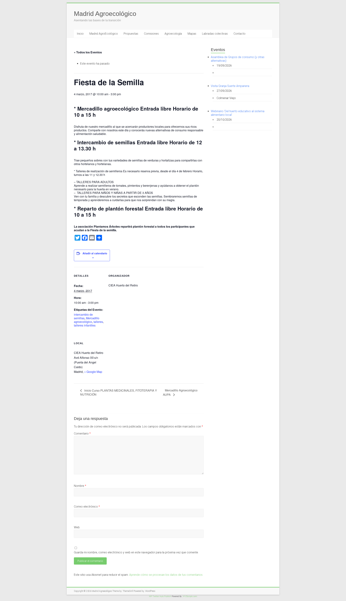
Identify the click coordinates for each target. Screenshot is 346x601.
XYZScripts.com (190, 596)
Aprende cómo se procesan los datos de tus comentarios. (166, 574)
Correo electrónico (87, 506)
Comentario (82, 433)
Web (77, 527)
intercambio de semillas (83, 316)
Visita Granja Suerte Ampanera (230, 86)
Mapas (192, 33)
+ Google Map (93, 372)
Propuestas (131, 33)
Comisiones (151, 33)
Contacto (239, 33)
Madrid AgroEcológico (103, 33)
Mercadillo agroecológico (86, 320)
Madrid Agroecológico (105, 13)
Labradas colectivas (215, 33)
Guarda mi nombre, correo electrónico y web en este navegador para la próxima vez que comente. (136, 552)
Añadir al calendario (95, 253)
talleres (98, 322)
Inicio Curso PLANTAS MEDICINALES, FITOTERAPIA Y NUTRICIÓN (118, 392)
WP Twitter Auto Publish (160, 596)
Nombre (80, 486)
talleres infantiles (85, 325)
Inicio (80, 33)
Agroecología (173, 33)
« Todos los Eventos (88, 52)
